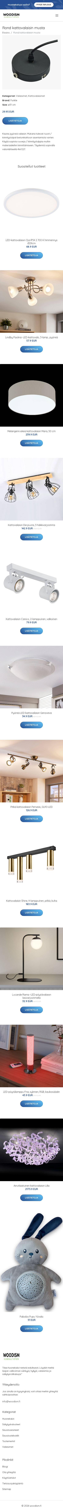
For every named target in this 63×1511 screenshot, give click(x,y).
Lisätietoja (15, 120)
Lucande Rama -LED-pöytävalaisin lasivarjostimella (31, 996)
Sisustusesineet (10, 1430)
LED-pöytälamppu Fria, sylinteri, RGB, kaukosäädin (31, 1091)
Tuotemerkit (8, 1441)
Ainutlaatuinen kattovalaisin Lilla (31, 1185)
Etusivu (6, 32)
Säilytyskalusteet (11, 1424)
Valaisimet (21, 95)
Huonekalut (8, 1418)
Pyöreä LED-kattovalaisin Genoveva (31, 712)
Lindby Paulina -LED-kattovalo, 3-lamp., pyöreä (31, 337)
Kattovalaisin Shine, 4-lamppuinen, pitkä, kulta (31, 900)
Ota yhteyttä (9, 1472)
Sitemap (6, 1489)
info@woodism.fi (11, 1401)
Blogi (5, 1466)
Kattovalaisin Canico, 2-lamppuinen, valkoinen (31, 619)
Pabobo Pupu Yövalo (31, 1316)
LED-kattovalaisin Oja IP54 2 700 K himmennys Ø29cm (31, 242)
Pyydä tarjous (44, 4)
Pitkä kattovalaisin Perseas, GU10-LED (32, 806)
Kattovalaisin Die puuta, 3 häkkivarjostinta (31, 525)
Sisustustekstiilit (10, 1435)
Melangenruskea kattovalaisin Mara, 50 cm (31, 431)
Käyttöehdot (9, 1477)
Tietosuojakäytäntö (12, 1483)
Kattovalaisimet (36, 95)
